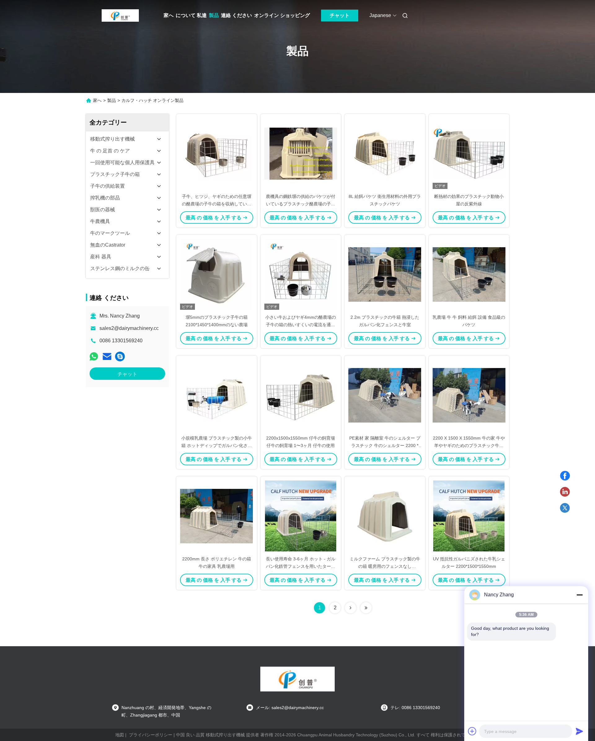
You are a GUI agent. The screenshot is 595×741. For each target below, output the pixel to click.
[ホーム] (120, 15)
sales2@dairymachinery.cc (129, 328)
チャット (340, 15)
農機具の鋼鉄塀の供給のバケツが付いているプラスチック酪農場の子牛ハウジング (300, 204)
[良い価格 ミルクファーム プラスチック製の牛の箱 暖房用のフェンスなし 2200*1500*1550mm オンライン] (384, 515)
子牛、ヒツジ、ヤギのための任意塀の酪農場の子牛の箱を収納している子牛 (216, 204)
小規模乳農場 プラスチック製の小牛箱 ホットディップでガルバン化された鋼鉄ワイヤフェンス (216, 445)
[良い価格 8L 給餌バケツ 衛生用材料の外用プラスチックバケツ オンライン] (384, 153)
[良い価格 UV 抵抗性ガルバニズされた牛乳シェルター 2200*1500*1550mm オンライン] (469, 515)
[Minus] (579, 594)
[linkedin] (565, 492)
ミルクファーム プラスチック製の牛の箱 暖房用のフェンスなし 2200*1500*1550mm (385, 566)
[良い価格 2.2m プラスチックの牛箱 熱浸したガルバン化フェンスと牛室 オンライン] (384, 274)
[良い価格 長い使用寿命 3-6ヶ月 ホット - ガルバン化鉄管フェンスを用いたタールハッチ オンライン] (300, 515)
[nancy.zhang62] (120, 356)
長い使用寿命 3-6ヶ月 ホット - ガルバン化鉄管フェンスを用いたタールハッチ (300, 566)
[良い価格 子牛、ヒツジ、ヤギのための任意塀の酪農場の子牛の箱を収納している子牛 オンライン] (216, 153)
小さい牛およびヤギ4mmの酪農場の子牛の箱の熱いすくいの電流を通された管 (300, 325)
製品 (214, 15)
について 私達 (191, 15)
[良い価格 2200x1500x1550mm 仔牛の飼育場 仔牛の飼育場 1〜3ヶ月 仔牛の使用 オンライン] (300, 395)
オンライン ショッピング (282, 15)
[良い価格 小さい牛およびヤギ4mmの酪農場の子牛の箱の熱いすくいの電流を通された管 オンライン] (300, 274)
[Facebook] (565, 475)
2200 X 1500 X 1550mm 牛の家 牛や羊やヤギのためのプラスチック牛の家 (469, 445)
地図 (119, 734)
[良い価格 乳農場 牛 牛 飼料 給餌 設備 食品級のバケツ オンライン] (469, 274)
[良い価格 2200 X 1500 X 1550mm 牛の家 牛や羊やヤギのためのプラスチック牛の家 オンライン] (469, 395)
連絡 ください (236, 15)
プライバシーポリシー (150, 734)
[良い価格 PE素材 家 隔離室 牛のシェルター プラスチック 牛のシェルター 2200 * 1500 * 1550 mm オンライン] (384, 395)
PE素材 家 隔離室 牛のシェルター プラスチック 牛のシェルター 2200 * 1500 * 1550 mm (385, 445)
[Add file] (472, 731)
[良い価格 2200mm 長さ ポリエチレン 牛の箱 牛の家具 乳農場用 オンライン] (216, 515)
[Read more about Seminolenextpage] (350, 607)
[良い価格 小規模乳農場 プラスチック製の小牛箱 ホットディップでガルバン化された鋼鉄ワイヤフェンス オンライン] (216, 395)
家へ (169, 15)
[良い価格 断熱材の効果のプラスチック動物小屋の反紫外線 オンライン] (469, 153)
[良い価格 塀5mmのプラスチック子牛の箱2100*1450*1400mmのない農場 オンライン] (216, 274)
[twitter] (565, 508)
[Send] (579, 731)
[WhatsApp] (93, 356)
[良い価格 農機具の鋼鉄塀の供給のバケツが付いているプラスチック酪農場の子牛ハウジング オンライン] (300, 153)
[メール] (106, 356)
